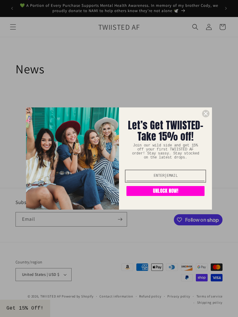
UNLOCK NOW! (165, 190)
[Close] (205, 113)
